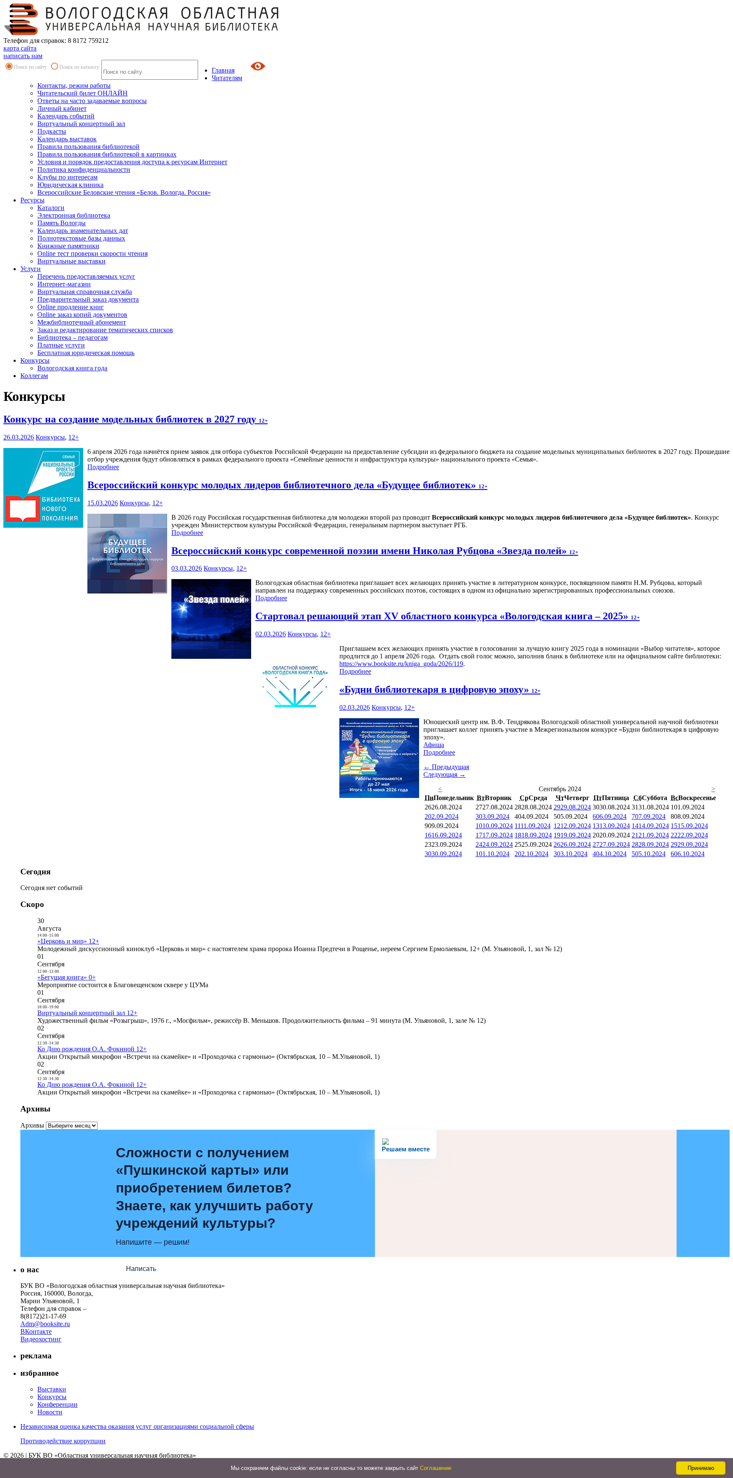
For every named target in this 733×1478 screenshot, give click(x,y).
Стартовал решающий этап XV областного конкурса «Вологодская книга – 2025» (447, 615)
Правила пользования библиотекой (88, 146)
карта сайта (19, 48)
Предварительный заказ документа (88, 299)
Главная (223, 70)
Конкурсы (35, 360)
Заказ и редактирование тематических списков (105, 329)
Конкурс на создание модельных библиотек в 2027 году (135, 419)
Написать (141, 1268)
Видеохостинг (41, 1339)
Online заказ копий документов (82, 314)
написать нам (22, 55)
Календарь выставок (67, 139)
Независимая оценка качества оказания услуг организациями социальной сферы (137, 1426)
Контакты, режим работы (74, 85)
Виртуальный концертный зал (81, 123)
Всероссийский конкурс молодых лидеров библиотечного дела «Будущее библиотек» (287, 484)
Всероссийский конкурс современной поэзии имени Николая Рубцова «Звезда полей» (374, 550)
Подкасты (51, 131)
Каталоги (50, 207)
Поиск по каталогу (79, 67)
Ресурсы (32, 200)
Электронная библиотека (73, 215)
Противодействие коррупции (63, 1440)
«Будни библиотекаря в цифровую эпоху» (439, 689)
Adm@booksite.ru (45, 1323)
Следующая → (444, 774)
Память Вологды (61, 223)
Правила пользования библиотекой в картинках (106, 154)
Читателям (227, 77)
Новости (49, 1412)
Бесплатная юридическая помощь (85, 352)
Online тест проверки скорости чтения (92, 253)
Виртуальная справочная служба (84, 291)
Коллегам (34, 375)
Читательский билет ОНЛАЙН (82, 93)
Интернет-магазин (64, 284)
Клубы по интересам (67, 177)
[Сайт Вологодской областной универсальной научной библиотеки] (141, 32)
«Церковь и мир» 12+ (68, 941)
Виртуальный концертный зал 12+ (87, 1012)
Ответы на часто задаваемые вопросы (92, 100)
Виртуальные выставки (71, 261)
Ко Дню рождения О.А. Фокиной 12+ (92, 1049)
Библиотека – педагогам (72, 337)
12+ (73, 437)
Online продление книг (70, 307)
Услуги (30, 268)
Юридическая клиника (70, 184)
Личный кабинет (62, 108)
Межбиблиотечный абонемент (81, 322)
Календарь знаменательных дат (82, 230)
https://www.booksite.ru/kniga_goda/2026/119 (401, 663)
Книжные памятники (68, 245)
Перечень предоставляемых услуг (86, 276)
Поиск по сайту (30, 67)
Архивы (32, 1125)
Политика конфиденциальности (83, 169)
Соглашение (435, 1468)
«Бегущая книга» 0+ (66, 977)
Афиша (433, 744)
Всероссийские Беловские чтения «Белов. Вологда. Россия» (124, 192)
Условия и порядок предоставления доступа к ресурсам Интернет (132, 161)
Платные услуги (61, 345)
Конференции (57, 1404)
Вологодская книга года (72, 368)
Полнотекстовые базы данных (81, 238)
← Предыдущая (446, 766)
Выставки (51, 1389)
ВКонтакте (36, 1331)
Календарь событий (66, 116)
